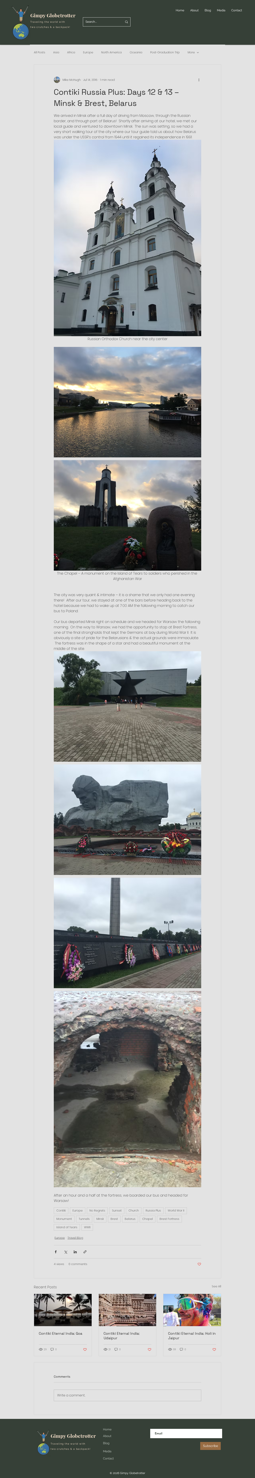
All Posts (39, 52)
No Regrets (97, 1210)
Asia (56, 52)
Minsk (100, 1219)
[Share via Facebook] (56, 1252)
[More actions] (198, 79)
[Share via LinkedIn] (75, 1252)
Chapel (147, 1219)
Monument (64, 1219)
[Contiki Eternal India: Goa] (63, 1310)
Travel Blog (75, 1238)
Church (133, 1210)
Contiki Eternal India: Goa (60, 1333)
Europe (88, 52)
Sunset (117, 1210)
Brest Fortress (169, 1219)
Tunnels (84, 1219)
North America (111, 52)
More (191, 52)
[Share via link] (85, 1252)
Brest (114, 1219)
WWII (87, 1227)
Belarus (130, 1219)
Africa (71, 52)
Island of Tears (66, 1227)
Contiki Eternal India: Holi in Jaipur (192, 1335)
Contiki (61, 1210)
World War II (176, 1210)
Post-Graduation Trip (165, 52)
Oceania (136, 52)
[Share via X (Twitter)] (65, 1252)
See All (216, 1286)
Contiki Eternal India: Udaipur (122, 1335)
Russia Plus (153, 1210)
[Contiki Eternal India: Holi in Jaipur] (192, 1310)
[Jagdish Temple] (127, 1310)
